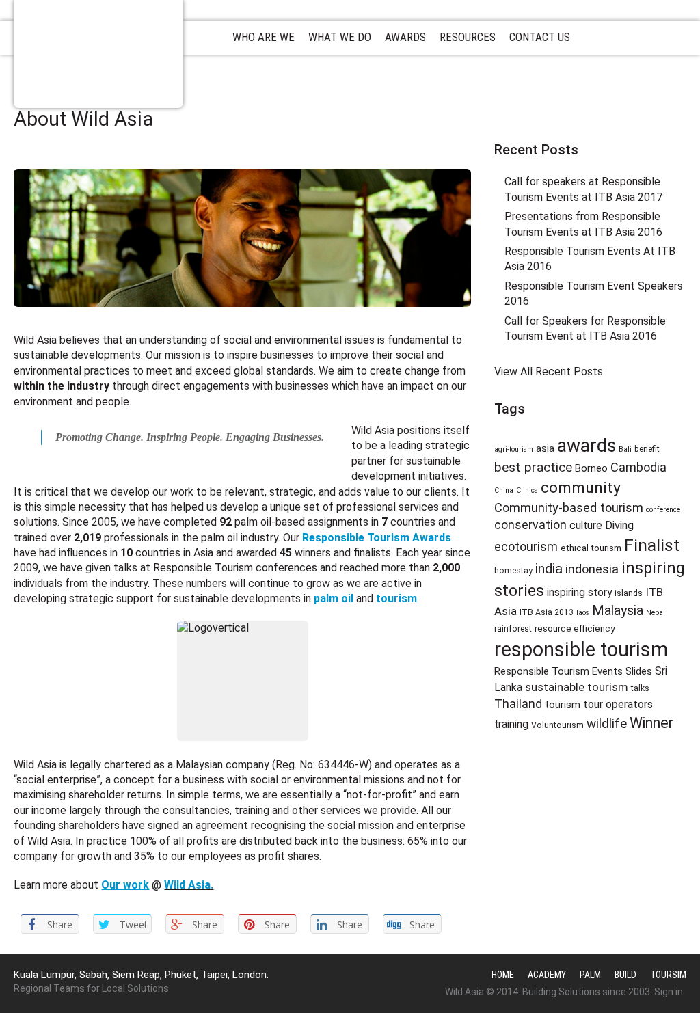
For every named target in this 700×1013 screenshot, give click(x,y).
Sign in (668, 991)
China (503, 490)
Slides (638, 671)
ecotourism (526, 546)
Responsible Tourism (98, 54)
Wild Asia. (188, 884)
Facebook (585, 120)
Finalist (651, 545)
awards (586, 446)
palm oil (333, 598)
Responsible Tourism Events (558, 671)
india (549, 568)
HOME (503, 974)
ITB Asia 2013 (547, 612)
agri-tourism (513, 449)
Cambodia (638, 467)
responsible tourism (581, 649)
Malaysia (617, 611)
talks (640, 688)
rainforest (513, 629)
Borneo (591, 468)
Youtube (610, 120)
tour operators (618, 704)
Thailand (518, 704)
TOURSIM (668, 974)
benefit (647, 449)
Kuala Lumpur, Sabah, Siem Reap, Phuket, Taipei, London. (141, 975)
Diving (619, 525)
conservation (530, 525)
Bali (625, 449)
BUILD (625, 974)
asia (545, 448)
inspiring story (579, 592)
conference (663, 509)
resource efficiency (575, 628)
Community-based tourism (568, 507)
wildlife (607, 723)
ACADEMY (547, 974)
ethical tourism (591, 547)
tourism (562, 705)
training (511, 724)
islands (629, 593)
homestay (513, 571)
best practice (533, 467)
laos (582, 612)
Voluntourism (557, 725)
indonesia (592, 569)
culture (585, 525)
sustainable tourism (576, 687)
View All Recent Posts (548, 371)
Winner (651, 722)
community (581, 487)
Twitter (560, 120)
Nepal (655, 612)
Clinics (527, 490)
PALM (590, 974)
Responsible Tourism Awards (376, 537)
